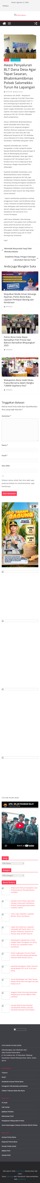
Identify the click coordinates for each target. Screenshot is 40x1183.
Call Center (6, 1107)
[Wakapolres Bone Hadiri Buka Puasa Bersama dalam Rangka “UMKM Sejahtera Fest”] (20, 359)
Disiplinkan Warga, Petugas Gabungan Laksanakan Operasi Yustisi (20, 258)
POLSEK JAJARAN (15, 60)
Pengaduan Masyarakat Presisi (13, 1121)
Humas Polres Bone (9, 1137)
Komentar (6, 416)
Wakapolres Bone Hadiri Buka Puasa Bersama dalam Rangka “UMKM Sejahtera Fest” (19, 383)
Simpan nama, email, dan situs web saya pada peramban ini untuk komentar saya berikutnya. (18, 483)
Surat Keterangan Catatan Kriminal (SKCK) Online (19, 1125)
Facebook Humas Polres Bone (12, 1082)
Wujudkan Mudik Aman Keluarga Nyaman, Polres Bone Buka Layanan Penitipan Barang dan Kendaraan (20, 298)
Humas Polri (6, 1155)
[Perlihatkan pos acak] (35, 23)
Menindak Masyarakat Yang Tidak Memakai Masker (18, 250)
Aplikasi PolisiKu (8, 1112)
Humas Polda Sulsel (9, 1146)
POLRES (7, 60)
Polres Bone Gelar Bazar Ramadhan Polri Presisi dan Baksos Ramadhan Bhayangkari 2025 (19, 341)
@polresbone (19, 92)
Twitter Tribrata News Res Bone (13, 1091)
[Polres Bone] (4, 23)
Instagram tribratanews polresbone (15, 1086)
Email (4, 455)
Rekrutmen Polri (8, 1116)
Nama (5, 445)
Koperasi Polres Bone (9, 1142)
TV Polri (4, 1103)
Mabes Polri (6, 1151)
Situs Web (6, 466)
